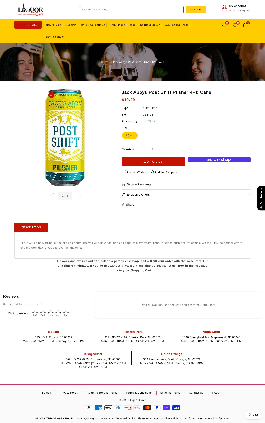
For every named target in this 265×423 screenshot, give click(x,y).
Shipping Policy (170, 392)
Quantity (128, 149)
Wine (132, 25)
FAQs (215, 392)
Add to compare (166, 172)
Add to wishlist (137, 172)
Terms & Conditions (139, 392)
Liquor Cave (138, 400)
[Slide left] (51, 195)
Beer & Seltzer (55, 36)
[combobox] (132, 9)
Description (31, 227)
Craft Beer (151, 108)
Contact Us (196, 392)
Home (105, 62)
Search (46, 392)
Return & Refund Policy (102, 392)
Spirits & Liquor (150, 25)
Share (130, 204)
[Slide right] (78, 195)
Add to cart (153, 161)
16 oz (130, 135)
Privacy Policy (69, 392)
